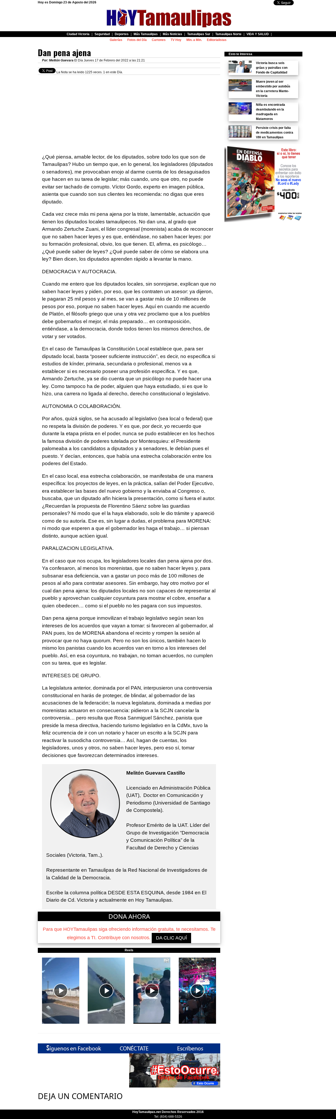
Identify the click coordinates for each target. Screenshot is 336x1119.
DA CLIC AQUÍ (171, 938)
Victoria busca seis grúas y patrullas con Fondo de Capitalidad (271, 67)
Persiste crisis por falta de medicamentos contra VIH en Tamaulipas (274, 132)
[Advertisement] (129, 111)
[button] (60, 991)
